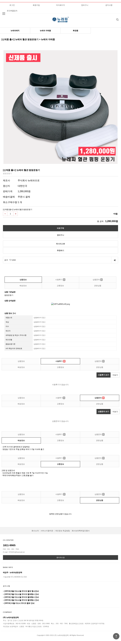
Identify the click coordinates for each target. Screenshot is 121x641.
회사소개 (35, 531)
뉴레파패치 (15, 31)
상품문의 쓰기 (103, 411)
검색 (117, 19)
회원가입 (36, 5)
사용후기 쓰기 (103, 375)
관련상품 (97, 286)
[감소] (5, 214)
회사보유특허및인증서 (81, 531)
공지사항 (108, 5)
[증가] (15, 214)
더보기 (115, 375)
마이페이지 (60, 5)
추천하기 (60, 250)
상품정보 (23, 280)
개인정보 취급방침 (62, 531)
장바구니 (84, 5)
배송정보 (23, 286)
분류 (3, 13)
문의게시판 (61, 557)
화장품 (75, 31)
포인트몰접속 (12, 11)
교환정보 (60, 286)
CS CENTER (8, 540)
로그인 (12, 5)
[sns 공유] (114, 260)
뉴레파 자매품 (45, 31)
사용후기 (60, 280)
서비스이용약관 (47, 531)
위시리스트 (60, 244)
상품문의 (97, 280)
